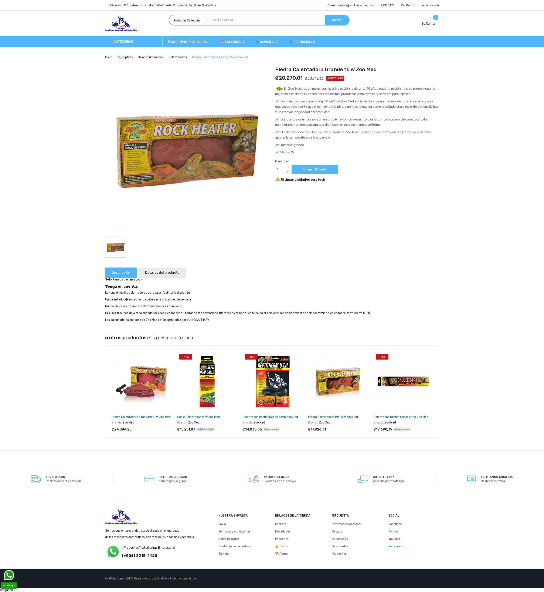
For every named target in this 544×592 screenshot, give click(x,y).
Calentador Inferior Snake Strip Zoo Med (401, 417)
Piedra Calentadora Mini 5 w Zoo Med (333, 417)
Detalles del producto (162, 273)
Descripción (121, 273)
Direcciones (340, 539)
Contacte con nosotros (234, 546)
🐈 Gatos (281, 546)
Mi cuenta (282, 539)
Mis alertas (339, 554)
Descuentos (340, 546)
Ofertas (280, 524)
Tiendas (223, 554)
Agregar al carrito (315, 169)
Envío (222, 524)
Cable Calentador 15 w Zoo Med (198, 417)
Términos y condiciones (234, 531)
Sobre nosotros (228, 539)
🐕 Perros (281, 554)
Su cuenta (340, 515)
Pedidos (337, 531)
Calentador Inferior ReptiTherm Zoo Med (270, 417)
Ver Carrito (408, 5)
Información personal (346, 524)
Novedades (282, 531)
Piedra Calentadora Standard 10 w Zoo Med (141, 417)
